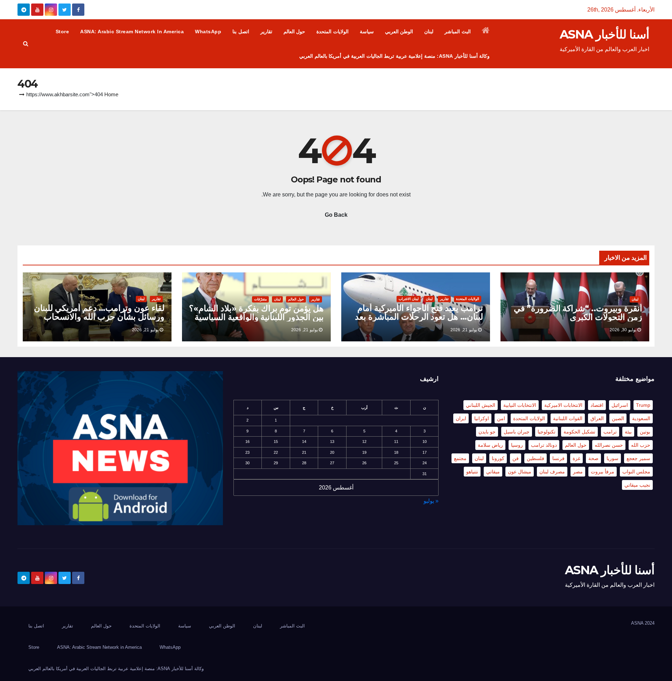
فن (515, 458)
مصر (578, 471)
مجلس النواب (636, 471)
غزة (576, 458)
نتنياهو (472, 471)
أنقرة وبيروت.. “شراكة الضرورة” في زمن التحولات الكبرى (578, 312)
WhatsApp (208, 31)
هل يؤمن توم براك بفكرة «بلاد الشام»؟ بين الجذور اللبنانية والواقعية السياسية (256, 312)
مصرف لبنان (552, 471)
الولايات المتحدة (332, 31)
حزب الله (640, 445)
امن (501, 418)
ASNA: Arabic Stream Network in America (132, 31)
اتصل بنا (240, 31)
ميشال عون (519, 471)
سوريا (612, 458)
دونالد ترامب (544, 445)
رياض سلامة (490, 445)
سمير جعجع (638, 458)
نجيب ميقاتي (637, 485)
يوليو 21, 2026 (463, 329)
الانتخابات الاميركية (563, 405)
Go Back (336, 215)
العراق (597, 418)
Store (62, 31)
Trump (643, 405)
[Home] (486, 31)
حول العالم (295, 31)
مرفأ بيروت (602, 471)
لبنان (428, 31)
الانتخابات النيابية (519, 405)
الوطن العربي (399, 31)
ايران (461, 418)
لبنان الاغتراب (409, 299)
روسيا (517, 445)
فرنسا (558, 458)
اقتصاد (596, 405)
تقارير (266, 31)
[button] (25, 44)
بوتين (645, 432)
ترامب (610, 432)
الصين (618, 418)
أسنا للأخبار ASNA (604, 34)
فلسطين (535, 458)
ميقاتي (493, 471)
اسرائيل (619, 405)
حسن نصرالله (609, 445)
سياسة (367, 31)
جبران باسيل (517, 432)
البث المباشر (457, 31)
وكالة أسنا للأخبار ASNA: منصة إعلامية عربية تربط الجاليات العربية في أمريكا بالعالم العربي (394, 56)
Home (111, 94)
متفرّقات (260, 299)
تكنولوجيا (546, 432)
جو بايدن (487, 432)
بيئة (628, 432)
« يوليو (431, 501)
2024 (649, 623)
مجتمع (460, 458)
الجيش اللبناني (480, 405)
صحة (593, 458)
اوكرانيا (481, 418)
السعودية (641, 418)
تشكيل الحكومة (579, 432)
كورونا (498, 458)
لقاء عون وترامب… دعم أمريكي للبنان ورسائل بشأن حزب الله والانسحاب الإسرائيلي (99, 317)
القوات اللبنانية (567, 418)
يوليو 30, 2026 (623, 329)
